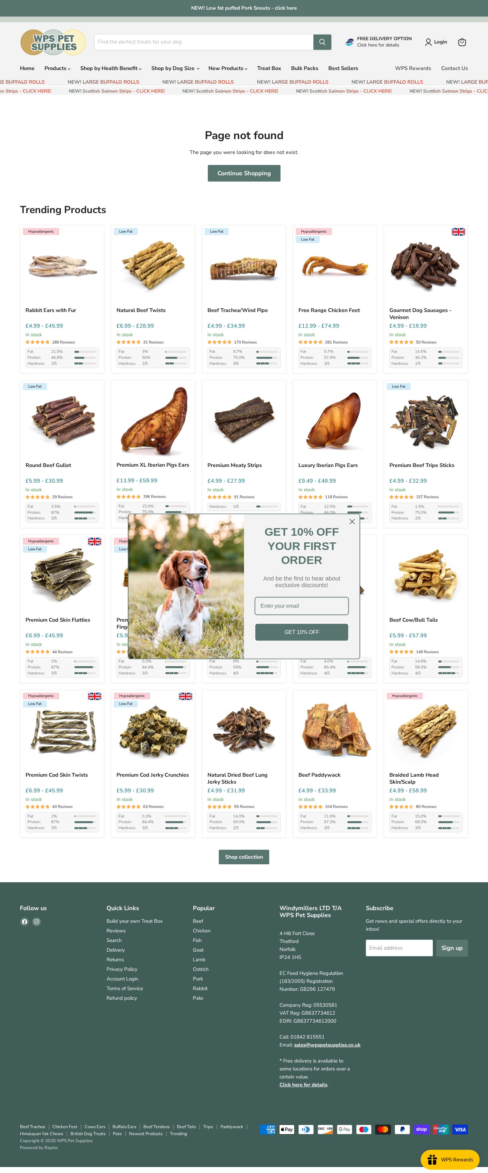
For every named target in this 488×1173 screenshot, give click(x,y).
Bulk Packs (304, 68)
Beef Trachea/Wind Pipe (237, 310)
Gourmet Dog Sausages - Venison (420, 314)
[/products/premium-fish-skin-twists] (62, 731)
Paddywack (231, 1127)
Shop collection (244, 857)
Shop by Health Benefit (109, 68)
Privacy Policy (122, 969)
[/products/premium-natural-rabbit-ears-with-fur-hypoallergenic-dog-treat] (62, 267)
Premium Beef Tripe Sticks (421, 465)
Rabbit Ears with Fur (51, 310)
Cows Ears (95, 1127)
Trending (178, 1134)
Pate (198, 998)
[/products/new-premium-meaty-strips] (244, 422)
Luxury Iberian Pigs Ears (328, 465)
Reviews (116, 930)
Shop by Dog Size (173, 68)
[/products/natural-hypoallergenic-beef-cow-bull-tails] (425, 576)
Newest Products (146, 1134)
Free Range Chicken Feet (329, 310)
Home (27, 68)
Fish (197, 940)
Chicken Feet (64, 1127)
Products (56, 68)
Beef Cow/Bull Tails (413, 620)
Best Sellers (343, 68)
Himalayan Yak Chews (41, 1134)
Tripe (208, 1127)
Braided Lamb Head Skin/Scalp (414, 779)
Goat (198, 950)
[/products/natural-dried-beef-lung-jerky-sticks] (244, 731)
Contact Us (454, 68)
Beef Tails (186, 1127)
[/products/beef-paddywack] (334, 731)
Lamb (199, 959)
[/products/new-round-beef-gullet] (62, 422)
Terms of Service (125, 988)
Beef (198, 921)
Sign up (452, 948)
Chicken (202, 930)
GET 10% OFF (302, 632)
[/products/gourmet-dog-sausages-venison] (425, 267)
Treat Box (269, 68)
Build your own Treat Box (135, 921)
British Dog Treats (88, 1134)
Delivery (116, 950)
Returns (115, 959)
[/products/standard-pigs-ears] (334, 422)
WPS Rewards (413, 68)
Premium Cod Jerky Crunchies (153, 775)
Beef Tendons (156, 1127)
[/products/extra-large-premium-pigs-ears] (153, 422)
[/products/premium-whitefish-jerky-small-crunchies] (153, 731)
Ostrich (201, 969)
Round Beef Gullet (48, 465)
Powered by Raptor (39, 1148)
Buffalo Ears (124, 1127)
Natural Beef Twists (141, 310)
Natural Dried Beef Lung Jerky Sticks (237, 779)
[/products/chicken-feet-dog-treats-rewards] (334, 267)
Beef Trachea (32, 1127)
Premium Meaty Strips (234, 465)
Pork (198, 979)
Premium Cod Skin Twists (57, 775)
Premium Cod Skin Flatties (58, 620)
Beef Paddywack (319, 775)
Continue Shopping (244, 173)
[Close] (352, 521)
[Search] (322, 42)
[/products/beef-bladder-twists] (153, 267)
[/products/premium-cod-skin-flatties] (62, 576)
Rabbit (200, 988)
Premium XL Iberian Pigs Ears (153, 465)
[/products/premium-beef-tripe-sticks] (425, 422)
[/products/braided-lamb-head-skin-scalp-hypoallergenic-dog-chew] (425, 731)
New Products (226, 68)
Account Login (122, 979)
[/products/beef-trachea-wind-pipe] (244, 267)
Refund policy (122, 998)
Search (114, 940)
